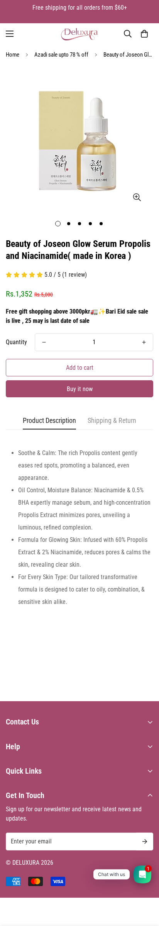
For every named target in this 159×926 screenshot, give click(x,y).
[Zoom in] (136, 197)
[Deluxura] (80, 34)
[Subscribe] (144, 841)
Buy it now (80, 389)
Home (12, 54)
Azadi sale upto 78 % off (61, 54)
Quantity (16, 342)
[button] (144, 34)
